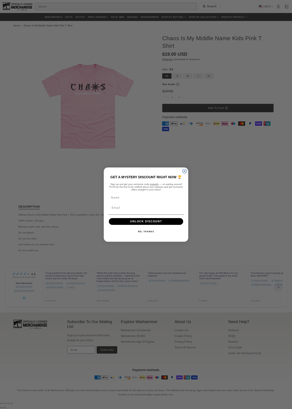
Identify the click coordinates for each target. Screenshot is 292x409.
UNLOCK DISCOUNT (146, 221)
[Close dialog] (184, 171)
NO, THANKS (146, 231)
